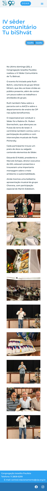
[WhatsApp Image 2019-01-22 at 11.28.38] (23, 356)
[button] (42, 4)
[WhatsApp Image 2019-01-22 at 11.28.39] (23, 439)
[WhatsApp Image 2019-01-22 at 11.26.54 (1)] (23, 245)
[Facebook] (36, 487)
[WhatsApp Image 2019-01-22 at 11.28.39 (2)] (23, 411)
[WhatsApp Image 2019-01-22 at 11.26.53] (23, 218)
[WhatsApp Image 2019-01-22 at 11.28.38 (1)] (23, 328)
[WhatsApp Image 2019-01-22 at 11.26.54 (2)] (23, 273)
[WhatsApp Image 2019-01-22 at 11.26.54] (23, 300)
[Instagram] (43, 487)
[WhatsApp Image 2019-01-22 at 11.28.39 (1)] (23, 383)
